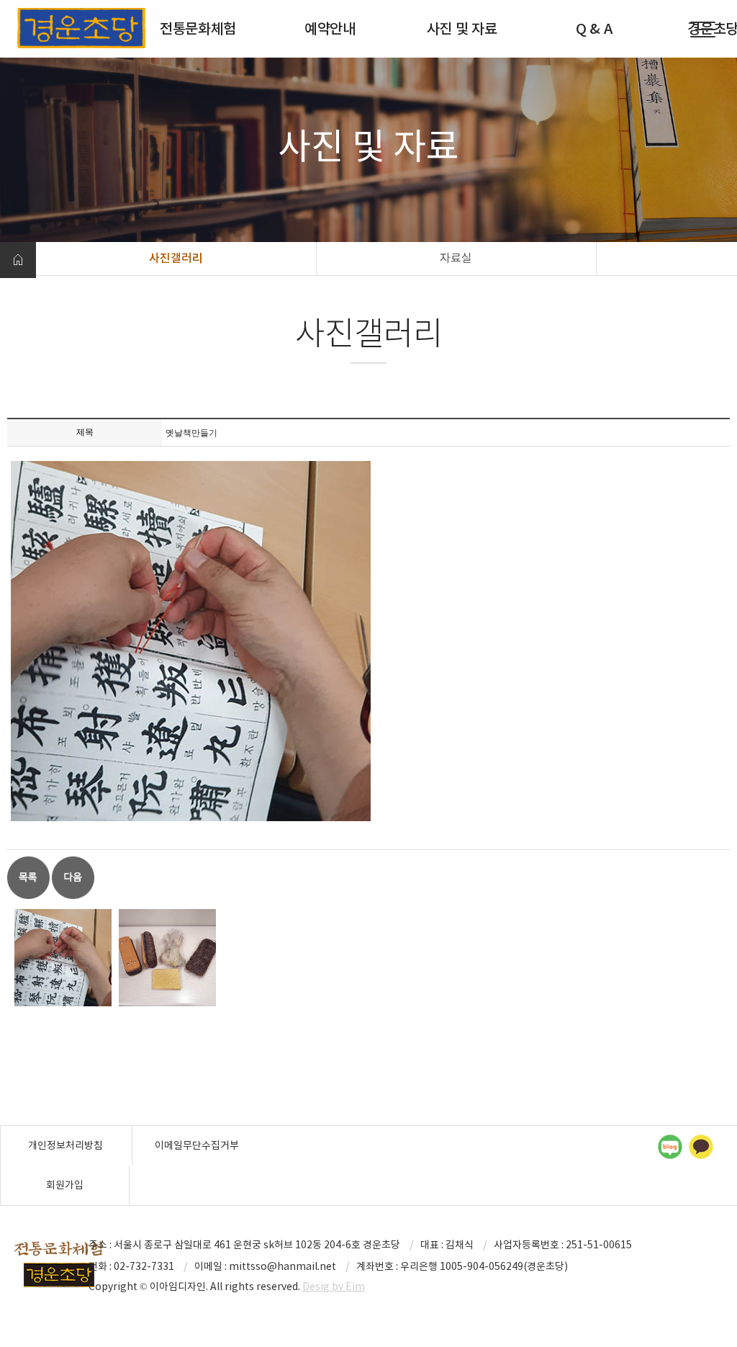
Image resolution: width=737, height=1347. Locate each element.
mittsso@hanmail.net (282, 1266)
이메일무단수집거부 (197, 1145)
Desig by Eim (333, 1286)
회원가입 (64, 1184)
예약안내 (330, 28)
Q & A (594, 28)
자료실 (456, 258)
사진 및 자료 (462, 28)
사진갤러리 (176, 258)
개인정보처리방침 (65, 1145)
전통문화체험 (198, 28)
